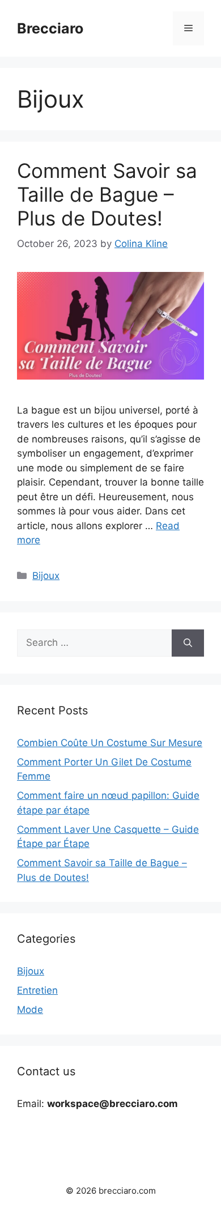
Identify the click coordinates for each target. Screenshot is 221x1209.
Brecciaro (50, 28)
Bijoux (46, 575)
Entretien (37, 990)
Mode (30, 1009)
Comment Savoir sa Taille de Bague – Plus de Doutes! (107, 194)
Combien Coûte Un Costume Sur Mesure (109, 742)
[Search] (188, 643)
